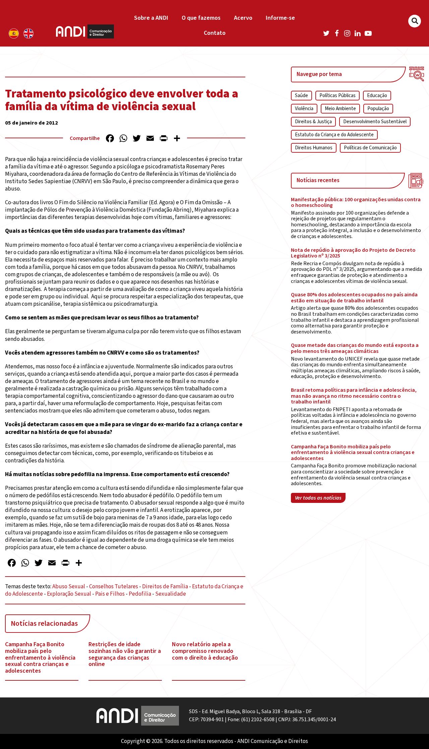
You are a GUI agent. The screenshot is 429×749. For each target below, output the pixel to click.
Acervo (243, 18)
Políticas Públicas (337, 95)
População (378, 108)
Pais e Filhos (110, 594)
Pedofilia (140, 594)
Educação (377, 95)
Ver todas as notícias (318, 498)
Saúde (301, 95)
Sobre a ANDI (151, 18)
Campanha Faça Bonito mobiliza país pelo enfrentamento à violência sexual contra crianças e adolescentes (40, 657)
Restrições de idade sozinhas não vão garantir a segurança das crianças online (124, 654)
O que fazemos (201, 18)
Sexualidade (170, 594)
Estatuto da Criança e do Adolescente (334, 134)
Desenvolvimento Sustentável (375, 121)
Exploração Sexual (69, 594)
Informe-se (280, 18)
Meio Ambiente (340, 108)
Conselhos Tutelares (113, 587)
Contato (215, 33)
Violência (304, 108)
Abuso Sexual (68, 587)
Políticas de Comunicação (370, 147)
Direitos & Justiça (313, 121)
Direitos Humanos (313, 147)
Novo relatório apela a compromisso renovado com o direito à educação (205, 651)
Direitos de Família (165, 587)
